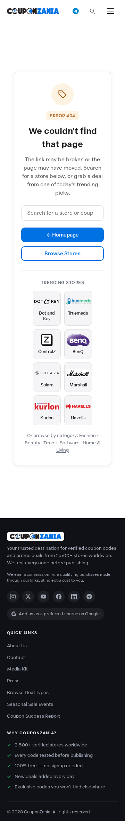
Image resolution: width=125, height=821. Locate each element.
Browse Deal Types (28, 692)
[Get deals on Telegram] (75, 11)
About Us (17, 645)
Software (70, 442)
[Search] (92, 11)
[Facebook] (59, 596)
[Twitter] (28, 596)
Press (13, 680)
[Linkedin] (74, 596)
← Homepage (63, 235)
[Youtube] (43, 596)
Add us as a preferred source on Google (59, 613)
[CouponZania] (62, 536)
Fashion (87, 435)
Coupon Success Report (33, 716)
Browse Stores (62, 253)
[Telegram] (89, 596)
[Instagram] (13, 596)
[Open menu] (110, 11)
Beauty (32, 442)
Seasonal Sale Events (30, 704)
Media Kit (17, 669)
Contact (16, 657)
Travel (50, 442)
